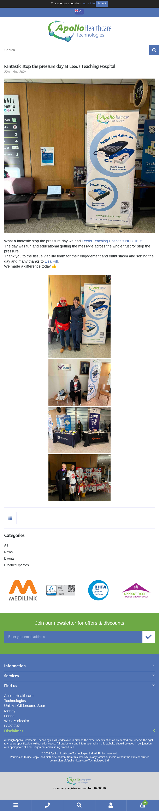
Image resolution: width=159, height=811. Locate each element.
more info (88, 3)
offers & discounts (79, 623)
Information (15, 666)
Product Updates (16, 565)
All (6, 545)
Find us (10, 686)
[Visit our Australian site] (79, 13)
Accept (102, 3)
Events (9, 558)
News (8, 552)
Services (11, 676)
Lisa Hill (51, 261)
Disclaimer (13, 732)
